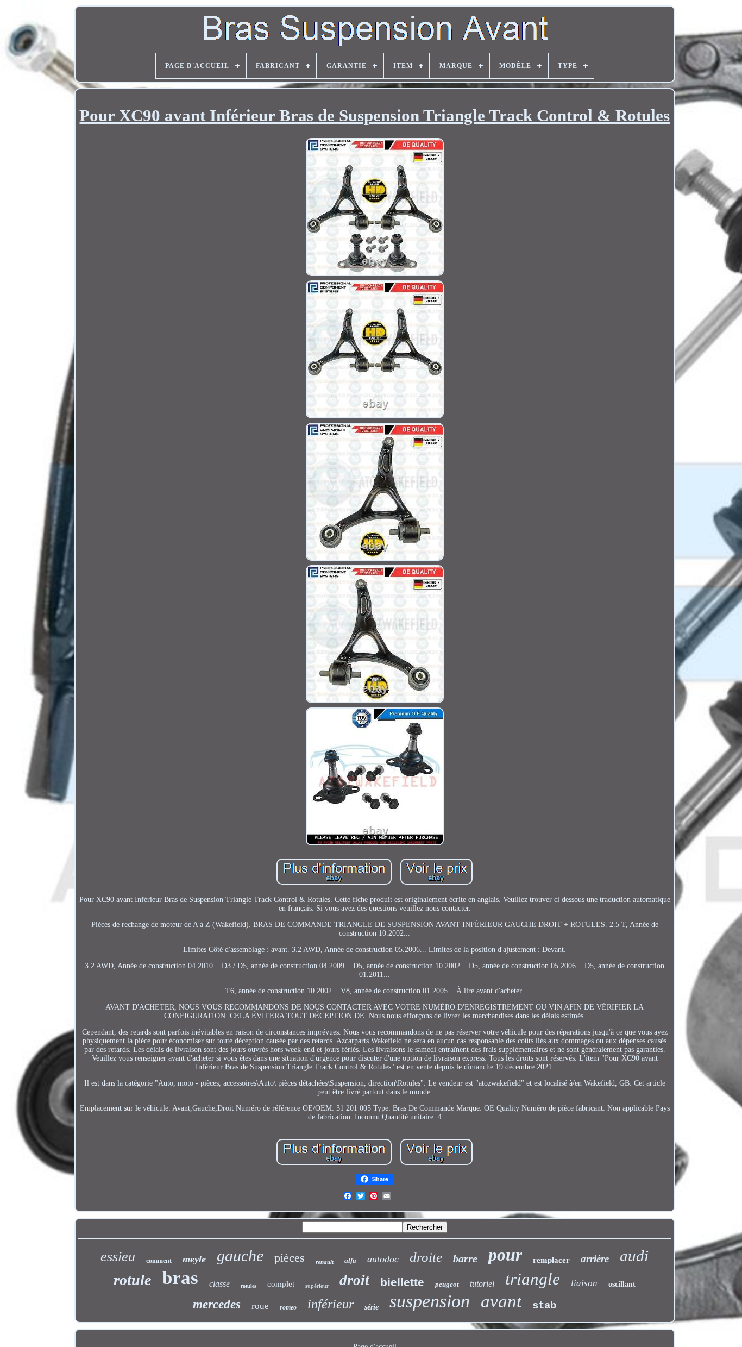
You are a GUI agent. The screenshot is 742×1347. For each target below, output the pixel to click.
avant (501, 1301)
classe (219, 1283)
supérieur (317, 1285)
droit (354, 1280)
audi (634, 1255)
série (371, 1307)
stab (544, 1306)
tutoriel (482, 1283)
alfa (350, 1260)
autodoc (383, 1259)
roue (260, 1306)
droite (426, 1257)
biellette (402, 1282)
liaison (584, 1283)
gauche (240, 1255)
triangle (532, 1278)
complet (280, 1284)
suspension (429, 1301)
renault (325, 1261)
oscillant (622, 1284)
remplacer (551, 1260)
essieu (117, 1256)
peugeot (447, 1284)
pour (505, 1254)
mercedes (217, 1304)
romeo (288, 1307)
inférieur (330, 1304)
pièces (289, 1257)
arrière (595, 1258)
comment (159, 1260)
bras (180, 1277)
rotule (132, 1279)
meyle (194, 1259)
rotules (248, 1286)
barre (465, 1258)
